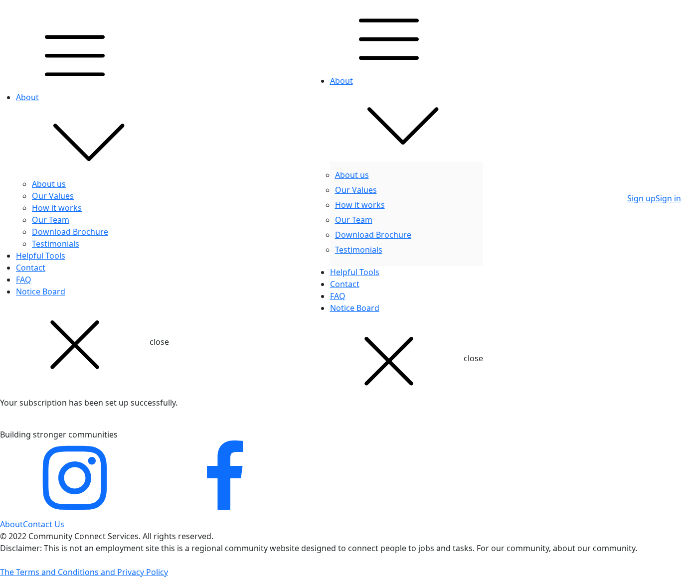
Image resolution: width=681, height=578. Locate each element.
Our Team (50, 219)
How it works (57, 207)
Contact (30, 267)
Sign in (668, 198)
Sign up (641, 198)
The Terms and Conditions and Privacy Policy (84, 572)
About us (49, 183)
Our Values (53, 195)
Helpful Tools (40, 255)
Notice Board (40, 291)
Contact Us (43, 524)
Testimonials (55, 243)
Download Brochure (70, 231)
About (27, 97)
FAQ (23, 279)
